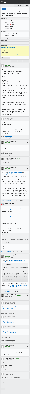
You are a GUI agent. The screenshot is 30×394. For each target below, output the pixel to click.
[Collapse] (27, 65)
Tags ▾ (20, 60)
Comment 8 (7, 327)
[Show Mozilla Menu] (5, 2)
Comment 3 (7, 169)
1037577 (6, 362)
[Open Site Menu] (2, 2)
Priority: (7, 26)
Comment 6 (7, 303)
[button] (26, 2)
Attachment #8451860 (6, 200)
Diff (20, 55)
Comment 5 (7, 257)
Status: (7, 33)
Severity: (7, 28)
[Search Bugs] (21, 2)
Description (7, 66)
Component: (6, 22)
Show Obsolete (5, 57)
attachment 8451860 (13, 208)
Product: (7, 20)
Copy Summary (18, 5)
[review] (8, 209)
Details (16, 55)
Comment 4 (7, 204)
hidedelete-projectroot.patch (8, 47)
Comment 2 (7, 143)
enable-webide (8, 136)
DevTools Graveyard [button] (14, 20)
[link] (15, 272)
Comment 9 (7, 347)
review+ (6, 52)
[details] (23, 208)
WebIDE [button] (11, 22)
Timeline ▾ (26, 60)
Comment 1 (7, 119)
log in (8, 380)
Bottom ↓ (14, 60)
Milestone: (6, 35)
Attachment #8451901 (6, 291)
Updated (6, 159)
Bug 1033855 (10, 9)
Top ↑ (3, 389)
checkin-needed (9, 299)
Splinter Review (25, 55)
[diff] (3, 209)
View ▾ (27, 5)
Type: (7, 24)
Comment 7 (7, 317)
